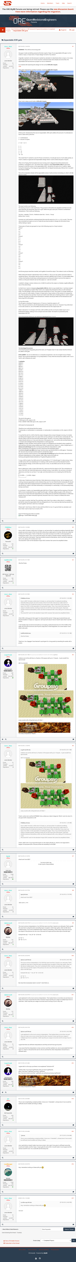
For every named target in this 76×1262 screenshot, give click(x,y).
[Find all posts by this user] (2, 520)
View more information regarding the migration (37, 11)
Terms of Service (32, 1249)
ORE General (30, 29)
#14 (72, 1098)
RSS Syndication (55, 1249)
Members (50, 3)
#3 (72, 560)
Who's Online (22, 1249)
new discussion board (63, 9)
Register (64, 30)
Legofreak (55, 654)
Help (63, 3)
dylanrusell (55, 922)
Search (69, 3)
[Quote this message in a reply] (73, 520)
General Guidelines (44, 1249)
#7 (72, 856)
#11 (72, 994)
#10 (72, 955)
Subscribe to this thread (12, 1243)
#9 (72, 923)
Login (73, 30)
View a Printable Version (12, 1241)
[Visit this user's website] (2, 739)
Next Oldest (6, 1229)
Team (57, 3)
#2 (72, 527)
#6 (72, 745)
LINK (20, 66)
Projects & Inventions (42, 29)
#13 (72, 1063)
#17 (72, 1198)
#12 (72, 1027)
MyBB (45, 1253)
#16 (72, 1164)
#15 (72, 1131)
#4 (72, 594)
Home (43, 3)
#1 (72, 46)
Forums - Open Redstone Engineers (16, 29)
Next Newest (14, 1229)
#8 (72, 890)
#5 (72, 654)
